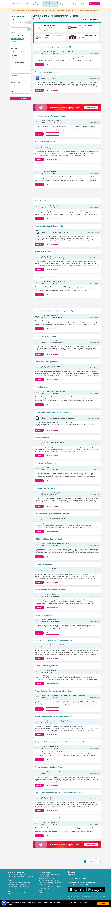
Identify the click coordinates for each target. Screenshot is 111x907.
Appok (68, 4)
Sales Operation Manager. (45, 277)
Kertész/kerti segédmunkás (19, 882)
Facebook (102, 896)
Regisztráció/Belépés (80, 4)
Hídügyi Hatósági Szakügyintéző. (48, 539)
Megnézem (39, 65)
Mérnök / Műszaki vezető (17, 38)
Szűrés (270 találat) (21, 98)
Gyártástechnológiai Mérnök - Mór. (49, 226)
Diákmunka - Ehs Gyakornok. (46, 361)
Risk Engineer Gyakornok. (45, 463)
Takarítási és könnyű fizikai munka (19, 886)
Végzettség (14, 55)
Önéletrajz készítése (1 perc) (51, 4)
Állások (26, 4)
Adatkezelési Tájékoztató (71, 897)
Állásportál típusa (16, 82)
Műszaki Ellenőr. (41, 387)
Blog (61, 4)
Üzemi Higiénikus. (42, 167)
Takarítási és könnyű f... (52, 35)
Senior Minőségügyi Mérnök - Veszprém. (51, 412)
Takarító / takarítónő (84, 25)
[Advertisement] (22, 111)
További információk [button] (8, 904)
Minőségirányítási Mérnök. (46, 336)
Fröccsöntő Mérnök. (43, 251)
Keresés (13, 19)
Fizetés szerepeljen (16, 89)
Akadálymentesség (86, 896)
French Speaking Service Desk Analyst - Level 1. (54, 691)
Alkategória (14, 41)
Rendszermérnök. (42, 437)
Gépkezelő (14, 894)
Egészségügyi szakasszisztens (20, 877)
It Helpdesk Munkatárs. (44, 564)
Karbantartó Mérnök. (43, 615)
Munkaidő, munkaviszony (18, 62)
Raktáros (41, 892)
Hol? (12, 26)
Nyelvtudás (14, 48)
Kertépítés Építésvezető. (45, 141)
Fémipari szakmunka (44, 884)
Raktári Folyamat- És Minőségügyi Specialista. (54, 716)
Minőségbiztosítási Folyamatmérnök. (50, 116)
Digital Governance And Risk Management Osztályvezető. (59, 792)
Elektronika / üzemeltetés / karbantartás (50, 882)
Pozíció (13, 69)
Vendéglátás (42, 890)
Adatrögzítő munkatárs (17, 892)
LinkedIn (95, 896)
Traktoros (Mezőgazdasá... (87, 35)
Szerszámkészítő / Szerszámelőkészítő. (51, 818)
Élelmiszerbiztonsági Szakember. (48, 666)
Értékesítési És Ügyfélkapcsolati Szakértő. (52, 513)
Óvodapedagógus (19, 884)
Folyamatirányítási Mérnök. (46, 488)
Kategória (13, 32)
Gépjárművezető (44, 888)
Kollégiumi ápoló (50, 25)
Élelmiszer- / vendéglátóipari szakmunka (50, 886)
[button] (4, 903)
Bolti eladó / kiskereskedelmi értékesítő (50, 880)
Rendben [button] (102, 903)
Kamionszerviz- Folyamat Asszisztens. (50, 590)
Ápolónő (12, 880)
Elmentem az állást (52, 65)
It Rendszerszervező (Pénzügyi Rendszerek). (53, 47)
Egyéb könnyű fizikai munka (47, 878)
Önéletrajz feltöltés (36, 4)
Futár (12, 888)
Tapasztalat (14, 75)
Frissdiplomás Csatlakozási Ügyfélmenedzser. (54, 640)
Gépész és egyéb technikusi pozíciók (49, 874)
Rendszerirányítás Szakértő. (46, 72)
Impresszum (71, 874)
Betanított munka (44, 876)
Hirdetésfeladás (94, 4)
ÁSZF (78, 896)
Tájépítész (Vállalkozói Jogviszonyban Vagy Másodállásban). (59, 742)
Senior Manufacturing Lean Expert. (49, 767)
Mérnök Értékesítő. (43, 201)
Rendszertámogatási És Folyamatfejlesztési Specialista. (58, 311)
